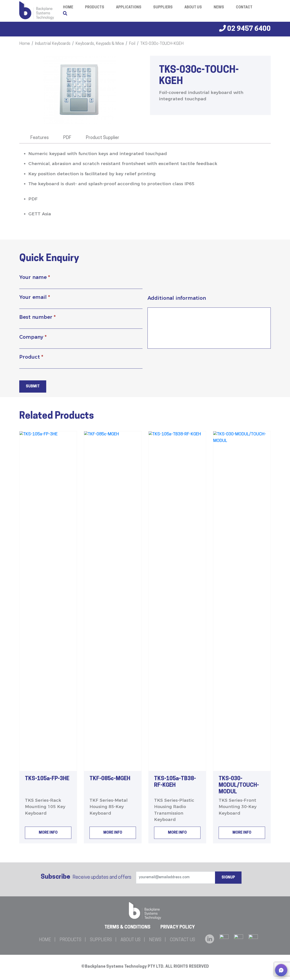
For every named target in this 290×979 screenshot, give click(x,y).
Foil (132, 44)
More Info (48, 833)
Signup (228, 877)
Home (24, 44)
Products (94, 7)
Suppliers (163, 7)
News (219, 7)
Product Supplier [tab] (102, 138)
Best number (37, 317)
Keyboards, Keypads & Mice (99, 44)
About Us (193, 7)
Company (32, 337)
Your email (34, 297)
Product (31, 357)
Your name (34, 277)
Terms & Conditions (127, 927)
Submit (33, 386)
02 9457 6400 (248, 29)
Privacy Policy (177, 927)
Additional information (176, 298)
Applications (128, 7)
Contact (244, 7)
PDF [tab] (67, 138)
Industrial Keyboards (52, 44)
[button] (281, 970)
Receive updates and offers (86, 877)
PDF (33, 199)
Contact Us (182, 940)
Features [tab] (39, 138)
